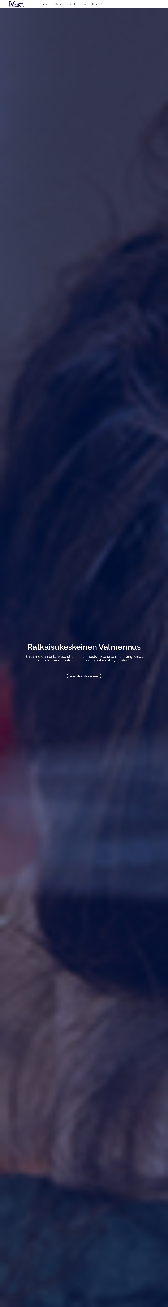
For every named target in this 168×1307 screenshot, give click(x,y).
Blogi (84, 4)
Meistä (73, 4)
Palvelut (58, 4)
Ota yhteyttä (98, 4)
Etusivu (44, 4)
